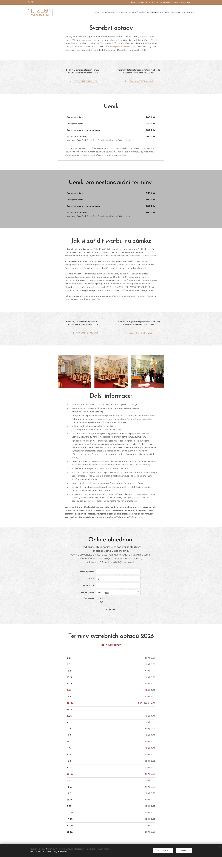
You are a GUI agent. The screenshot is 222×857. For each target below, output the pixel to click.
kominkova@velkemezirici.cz (118, 46)
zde (92, 277)
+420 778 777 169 (188, 2)
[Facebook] (28, 2)
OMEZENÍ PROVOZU (148, 2)
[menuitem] (97, 12)
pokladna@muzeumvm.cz (169, 2)
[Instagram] (32, 2)
